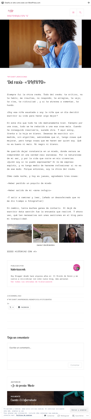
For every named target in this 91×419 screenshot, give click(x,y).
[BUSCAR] (80, 12)
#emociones (22, 77)
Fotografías (46, 299)
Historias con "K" (18, 15)
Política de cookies (24, 415)
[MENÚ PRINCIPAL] (73, 12)
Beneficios (34, 299)
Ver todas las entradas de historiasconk (31, 282)
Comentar (75, 365)
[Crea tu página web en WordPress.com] (45, 2)
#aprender (23, 299)
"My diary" (11, 77)
